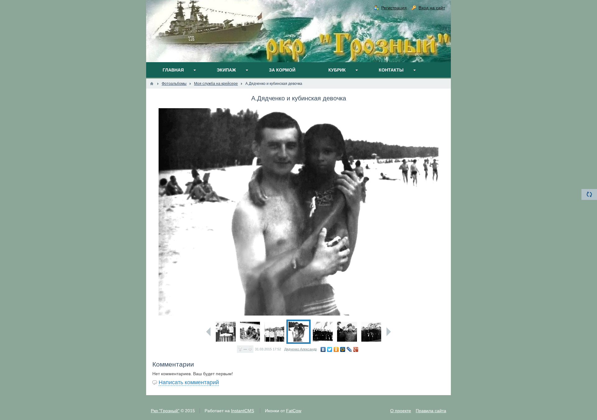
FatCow (293, 410)
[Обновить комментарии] (589, 194)
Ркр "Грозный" (165, 410)
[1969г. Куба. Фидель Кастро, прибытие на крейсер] (225, 331)
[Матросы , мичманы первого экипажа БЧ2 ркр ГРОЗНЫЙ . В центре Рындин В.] (322, 331)
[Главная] (151, 84)
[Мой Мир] (343, 349)
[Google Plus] (356, 349)
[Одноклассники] (336, 349)
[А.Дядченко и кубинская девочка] (298, 331)
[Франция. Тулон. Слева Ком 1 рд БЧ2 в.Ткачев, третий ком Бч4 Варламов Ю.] (274, 331)
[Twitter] (329, 349)
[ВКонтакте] (323, 349)
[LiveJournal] (349, 349)
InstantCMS (242, 410)
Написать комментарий (189, 382)
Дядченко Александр (300, 349)
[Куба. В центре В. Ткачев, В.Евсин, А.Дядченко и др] (250, 331)
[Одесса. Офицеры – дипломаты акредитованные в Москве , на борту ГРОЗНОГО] (371, 331)
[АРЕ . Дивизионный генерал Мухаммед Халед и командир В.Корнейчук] (347, 331)
